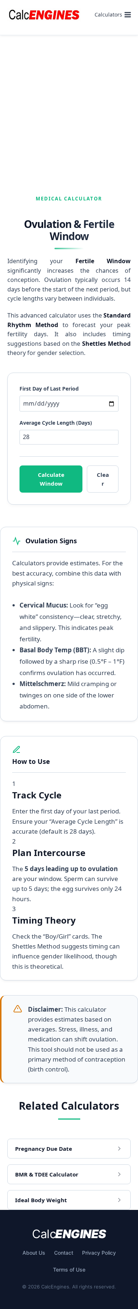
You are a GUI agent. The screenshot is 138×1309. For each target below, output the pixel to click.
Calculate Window (51, 479)
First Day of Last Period (49, 388)
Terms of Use (69, 1269)
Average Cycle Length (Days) (56, 422)
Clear (103, 479)
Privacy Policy (99, 1253)
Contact (63, 1253)
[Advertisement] (69, 108)
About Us (33, 1253)
